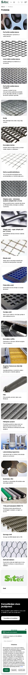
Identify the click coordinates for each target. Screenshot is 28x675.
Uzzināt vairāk (21, 670)
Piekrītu (6, 670)
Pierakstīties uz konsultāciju (10, 618)
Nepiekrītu (14, 670)
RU (11, 2)
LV (14, 2)
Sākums (3, 6)
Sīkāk (21, 666)
